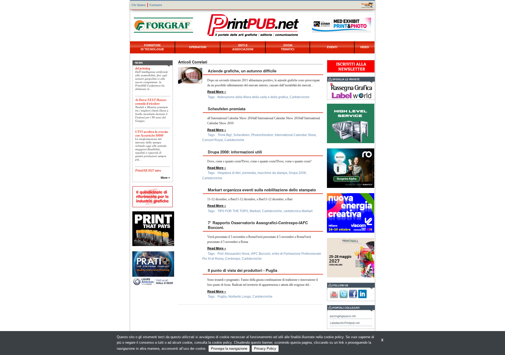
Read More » (216, 91)
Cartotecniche (300, 97)
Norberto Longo (239, 296)
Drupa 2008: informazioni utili (235, 152)
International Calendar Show (295, 135)
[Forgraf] (163, 25)
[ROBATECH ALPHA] (350, 167)
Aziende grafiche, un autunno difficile (242, 71)
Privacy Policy (265, 349)
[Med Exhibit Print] (341, 25)
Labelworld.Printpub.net (345, 323)
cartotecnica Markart (298, 211)
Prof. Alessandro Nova (233, 254)
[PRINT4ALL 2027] (350, 257)
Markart (255, 211)
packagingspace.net (343, 316)
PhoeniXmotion (262, 135)
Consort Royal (212, 140)
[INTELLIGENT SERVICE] (350, 123)
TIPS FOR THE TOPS (233, 211)
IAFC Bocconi (260, 254)
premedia (249, 173)
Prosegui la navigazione (229, 349)
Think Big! (225, 135)
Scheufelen (241, 135)
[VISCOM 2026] (350, 212)
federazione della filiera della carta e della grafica (253, 97)
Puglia (222, 296)
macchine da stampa (272, 173)
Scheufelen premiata (226, 109)
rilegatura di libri (229, 173)
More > (165, 177)
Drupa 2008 (297, 173)
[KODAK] (153, 228)
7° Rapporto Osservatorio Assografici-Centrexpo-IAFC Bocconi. (258, 225)
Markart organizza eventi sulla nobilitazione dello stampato (262, 190)
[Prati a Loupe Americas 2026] (153, 268)
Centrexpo (232, 259)
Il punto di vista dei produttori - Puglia (242, 270)
